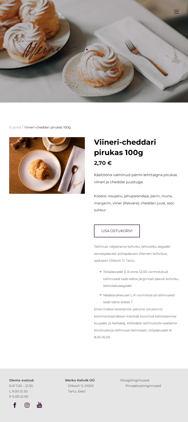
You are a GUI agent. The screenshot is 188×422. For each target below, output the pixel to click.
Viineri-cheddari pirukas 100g (47, 127)
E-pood (15, 127)
